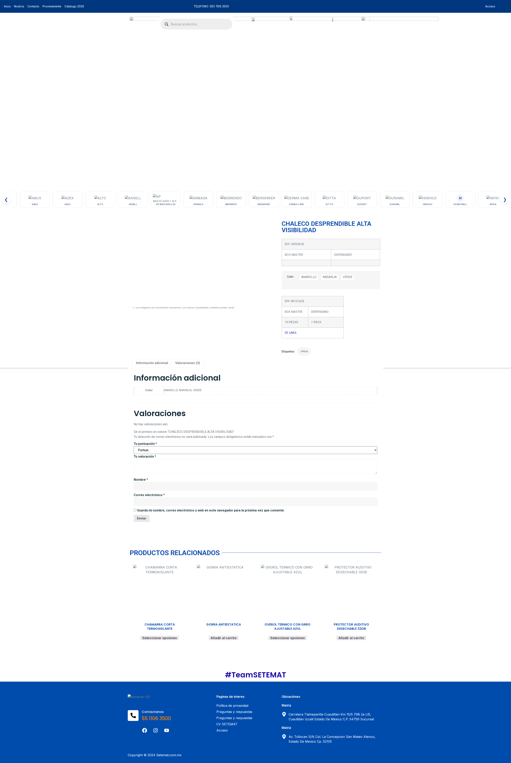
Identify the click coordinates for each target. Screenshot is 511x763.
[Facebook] (145, 730)
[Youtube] (167, 730)
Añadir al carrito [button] (224, 638)
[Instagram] (156, 730)
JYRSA (304, 351)
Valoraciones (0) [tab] (187, 363)
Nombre (141, 480)
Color (290, 276)
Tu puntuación (145, 444)
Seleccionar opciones (159, 638)
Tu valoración (145, 456)
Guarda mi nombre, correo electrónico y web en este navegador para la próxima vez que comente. (211, 510)
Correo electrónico (149, 495)
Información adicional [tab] (152, 363)
